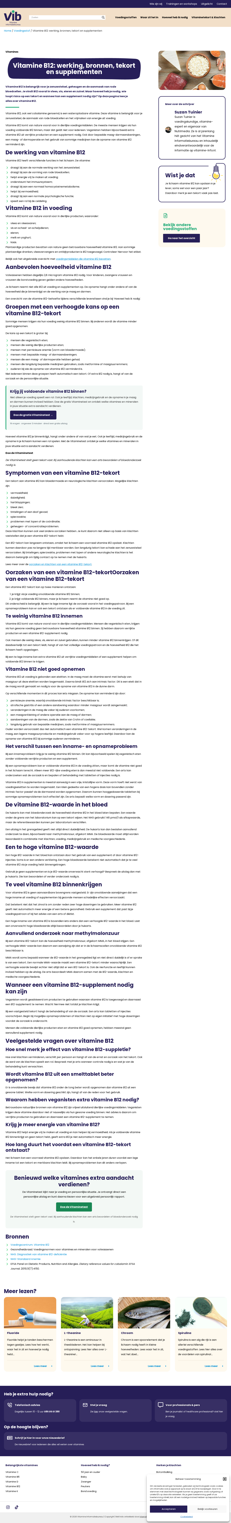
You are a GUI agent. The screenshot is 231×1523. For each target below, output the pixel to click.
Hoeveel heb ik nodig (175, 17)
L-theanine (72, 1333)
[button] (224, 1479)
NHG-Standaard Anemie (26, 1259)
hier (96, 1411)
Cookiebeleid (186, 1516)
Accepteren (169, 1509)
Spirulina (184, 1333)
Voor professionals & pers (183, 1405)
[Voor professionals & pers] (160, 1405)
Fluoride (13, 1333)
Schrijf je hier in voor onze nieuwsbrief (40, 1438)
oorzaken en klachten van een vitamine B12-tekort (60, 564)
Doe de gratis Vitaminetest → (33, 415)
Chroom (127, 1333)
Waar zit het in (149, 17)
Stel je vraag (98, 1405)
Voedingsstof (22, 31)
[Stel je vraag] (85, 1405)
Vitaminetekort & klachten (208, 17)
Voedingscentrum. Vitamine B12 (30, 1245)
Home (7, 31)
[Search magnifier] (103, 17)
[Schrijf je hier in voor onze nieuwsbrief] (9, 1437)
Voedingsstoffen (126, 17)
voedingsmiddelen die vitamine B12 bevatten (83, 259)
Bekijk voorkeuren (207, 1509)
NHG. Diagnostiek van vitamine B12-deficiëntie (39, 1254)
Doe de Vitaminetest (74, 1207)
